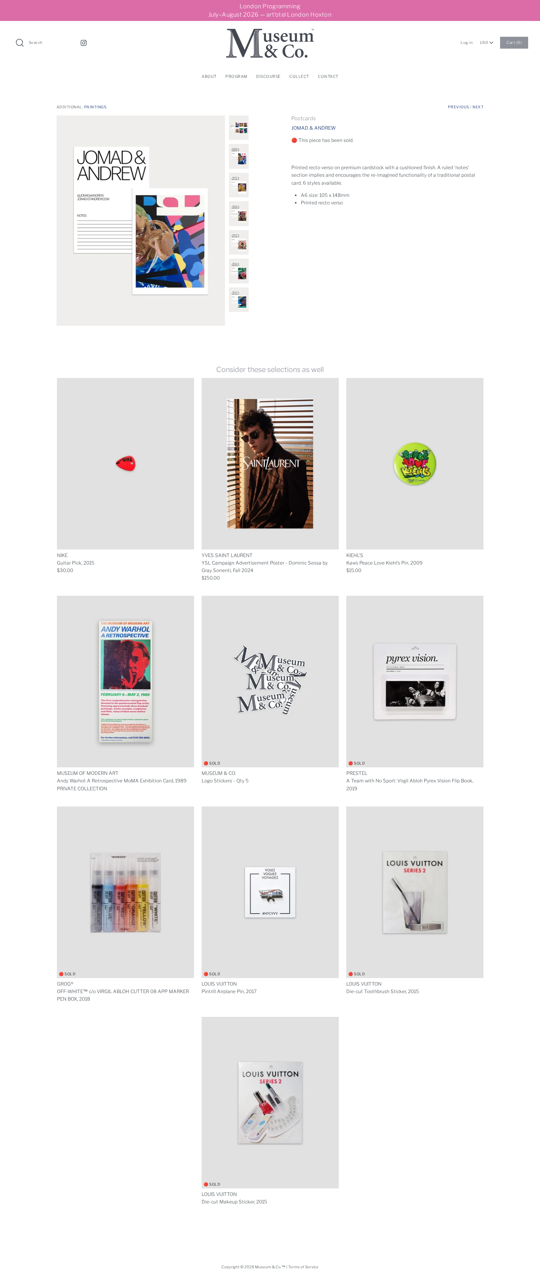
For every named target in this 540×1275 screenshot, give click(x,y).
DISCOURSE (268, 76)
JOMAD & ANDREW (313, 128)
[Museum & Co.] (270, 33)
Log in (467, 42)
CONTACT (328, 76)
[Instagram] (84, 43)
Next (477, 107)
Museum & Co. (268, 1267)
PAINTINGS (95, 107)
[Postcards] (141, 220)
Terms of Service (303, 1267)
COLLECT (299, 76)
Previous (458, 107)
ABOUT (209, 76)
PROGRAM (236, 76)
